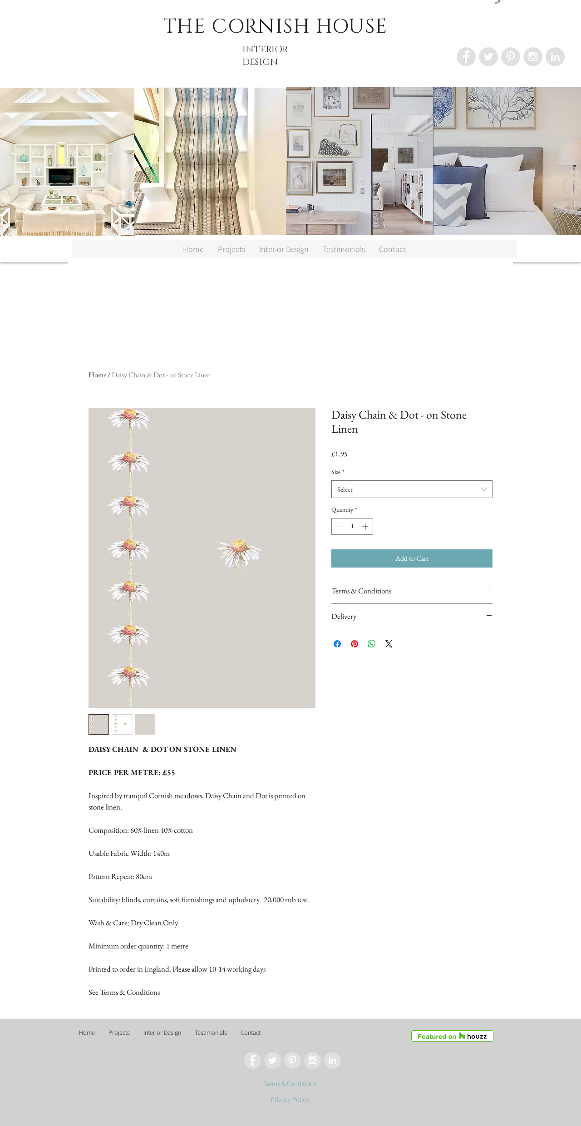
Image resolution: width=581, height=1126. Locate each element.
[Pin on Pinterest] (354, 643)
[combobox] (411, 489)
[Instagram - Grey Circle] (532, 56)
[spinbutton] (352, 526)
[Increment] (366, 526)
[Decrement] (338, 526)
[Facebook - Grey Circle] (466, 56)
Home (97, 375)
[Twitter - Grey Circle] (488, 56)
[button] (497, 2)
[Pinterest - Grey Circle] (510, 56)
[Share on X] (389, 643)
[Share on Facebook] (337, 643)
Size (338, 472)
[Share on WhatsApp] (371, 643)
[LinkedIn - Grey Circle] (555, 56)
